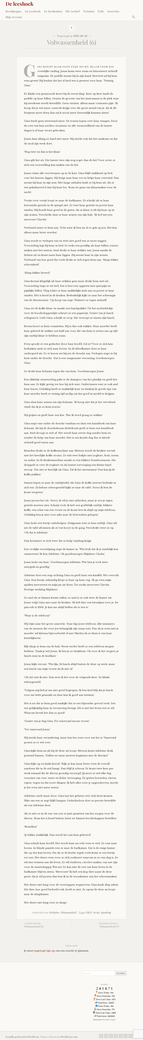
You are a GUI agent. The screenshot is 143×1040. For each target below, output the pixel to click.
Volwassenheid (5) (34, 925)
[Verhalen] (121, 1036)
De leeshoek (19, 3)
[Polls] (125, 1036)
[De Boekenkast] (111, 1036)
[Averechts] (130, 1036)
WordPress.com (68, 1037)
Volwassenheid (68, 912)
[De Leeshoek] (106, 1036)
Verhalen (88, 11)
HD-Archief (73, 11)
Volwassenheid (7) (109, 925)
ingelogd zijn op (44, 950)
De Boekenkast (53, 11)
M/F (89, 912)
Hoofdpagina (13, 11)
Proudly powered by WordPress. (23, 1037)
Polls (101, 11)
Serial (96, 912)
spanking (106, 912)
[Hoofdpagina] (101, 1036)
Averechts (113, 11)
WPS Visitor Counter (109, 1019)
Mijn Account (14, 17)
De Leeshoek (32, 11)
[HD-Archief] (116, 1036)
